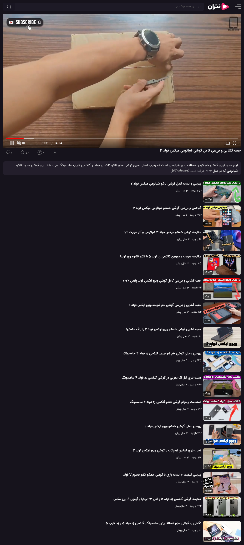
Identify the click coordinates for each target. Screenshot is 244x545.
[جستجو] (9, 7)
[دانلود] (56, 154)
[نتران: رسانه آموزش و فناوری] (218, 6)
